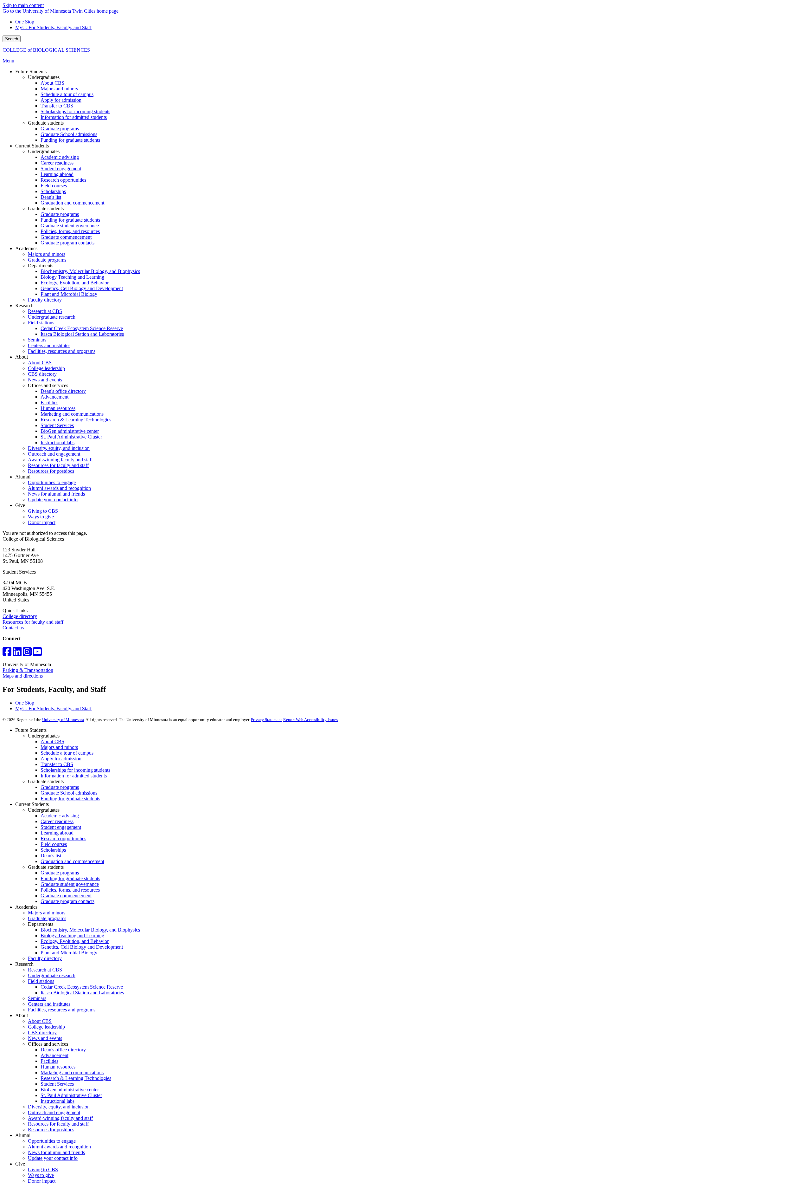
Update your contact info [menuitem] (53, 499)
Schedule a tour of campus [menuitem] (67, 94)
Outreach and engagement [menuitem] (54, 454)
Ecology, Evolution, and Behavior (75, 941)
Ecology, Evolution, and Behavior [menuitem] (75, 282)
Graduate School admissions (69, 793)
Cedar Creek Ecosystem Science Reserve (82, 987)
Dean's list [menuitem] (51, 197)
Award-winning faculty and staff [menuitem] (60, 459)
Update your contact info (53, 1158)
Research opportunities (63, 838)
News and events (45, 1038)
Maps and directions (23, 676)
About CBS (52, 741)
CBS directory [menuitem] (42, 374)
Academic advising (60, 815)
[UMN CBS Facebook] (7, 653)
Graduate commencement (66, 895)
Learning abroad (57, 832)
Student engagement (61, 827)
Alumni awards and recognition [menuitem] (59, 488)
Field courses (54, 844)
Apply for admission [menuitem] (61, 100)
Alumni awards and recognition (59, 1146)
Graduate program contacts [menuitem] (67, 242)
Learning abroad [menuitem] (57, 174)
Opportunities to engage (52, 1141)
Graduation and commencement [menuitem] (72, 202)
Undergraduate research (51, 975)
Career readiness (57, 821)
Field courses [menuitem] (54, 185)
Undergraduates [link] (44, 77)
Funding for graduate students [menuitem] (70, 140)
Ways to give (41, 1175)
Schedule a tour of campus (67, 753)
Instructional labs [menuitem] (57, 442)
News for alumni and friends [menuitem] (56, 494)
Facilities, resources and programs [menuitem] (61, 351)
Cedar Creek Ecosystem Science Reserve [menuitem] (82, 328)
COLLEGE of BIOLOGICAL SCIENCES (46, 50)
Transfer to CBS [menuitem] (57, 105)
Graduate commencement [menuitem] (66, 237)
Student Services (57, 1084)
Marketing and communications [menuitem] (72, 414)
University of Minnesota (63, 719)
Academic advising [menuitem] (60, 157)
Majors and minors (59, 747)
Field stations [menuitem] (41, 322)
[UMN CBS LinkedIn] (17, 653)
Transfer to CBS (57, 764)
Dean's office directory (63, 1049)
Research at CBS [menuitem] (45, 311)
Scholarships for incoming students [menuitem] (75, 111)
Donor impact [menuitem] (41, 522)
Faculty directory (45, 958)
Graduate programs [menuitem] (60, 128)
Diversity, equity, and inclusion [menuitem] (59, 448)
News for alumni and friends (56, 1152)
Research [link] (24, 305)
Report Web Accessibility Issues (310, 719)
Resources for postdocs (51, 1129)
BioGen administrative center (70, 1089)
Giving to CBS (43, 1169)
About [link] (21, 357)
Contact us (13, 627)
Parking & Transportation (28, 670)
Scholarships (53, 850)
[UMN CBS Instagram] (27, 653)
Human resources (58, 1066)
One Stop (24, 21)
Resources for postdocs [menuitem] (51, 471)
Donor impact (41, 1181)
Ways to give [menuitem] (41, 516)
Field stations (41, 981)
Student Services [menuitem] (57, 425)
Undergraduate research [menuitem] (51, 317)
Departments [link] (40, 265)
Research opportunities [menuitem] (63, 180)
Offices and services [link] (48, 385)
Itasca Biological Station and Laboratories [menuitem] (82, 334)
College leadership (46, 1027)
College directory (20, 616)
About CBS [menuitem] (52, 83)
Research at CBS (45, 969)
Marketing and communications (72, 1072)
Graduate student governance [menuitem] (70, 225)
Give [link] (20, 505)
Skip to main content (23, 5)
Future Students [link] (31, 71)
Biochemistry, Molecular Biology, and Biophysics (90, 929)
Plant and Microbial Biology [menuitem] (69, 294)
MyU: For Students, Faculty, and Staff (53, 27)
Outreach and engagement (54, 1112)
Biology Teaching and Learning (72, 935)
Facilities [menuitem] (49, 402)
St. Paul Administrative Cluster (71, 1095)
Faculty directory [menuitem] (45, 299)
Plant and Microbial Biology (69, 952)
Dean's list (51, 855)
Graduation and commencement (72, 861)
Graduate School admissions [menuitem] (69, 134)
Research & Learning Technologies (76, 1078)
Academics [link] (26, 248)
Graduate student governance (70, 884)
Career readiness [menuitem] (57, 163)
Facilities (49, 1061)
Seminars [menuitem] (37, 339)
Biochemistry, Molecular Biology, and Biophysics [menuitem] (90, 271)
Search (11, 38)
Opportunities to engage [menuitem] (52, 482)
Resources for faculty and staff (33, 622)
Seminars (37, 998)
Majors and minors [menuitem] (59, 88)
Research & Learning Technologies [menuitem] (76, 419)
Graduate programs (60, 787)
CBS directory (42, 1032)
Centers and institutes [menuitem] (49, 345)
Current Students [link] (32, 145)
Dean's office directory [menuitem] (63, 391)
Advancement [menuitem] (54, 397)
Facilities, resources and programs (61, 1009)
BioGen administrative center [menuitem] (70, 431)
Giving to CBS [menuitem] (43, 511)
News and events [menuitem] (45, 379)
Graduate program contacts (67, 901)
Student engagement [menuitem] (61, 168)
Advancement (54, 1055)
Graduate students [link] (46, 123)
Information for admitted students (74, 775)
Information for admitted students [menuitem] (74, 117)
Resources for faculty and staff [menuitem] (58, 465)
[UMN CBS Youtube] (37, 653)
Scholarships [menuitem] (53, 191)
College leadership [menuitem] (46, 368)
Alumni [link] (22, 476)
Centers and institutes (49, 1004)
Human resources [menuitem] (58, 408)
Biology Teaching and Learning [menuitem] (72, 277)
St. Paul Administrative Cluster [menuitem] (71, 436)
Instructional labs (57, 1101)
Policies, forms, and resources (70, 890)
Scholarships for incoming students (75, 770)
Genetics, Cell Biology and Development (82, 947)
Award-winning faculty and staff (60, 1118)
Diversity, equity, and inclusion (59, 1106)
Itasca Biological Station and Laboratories (82, 992)
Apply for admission (61, 758)
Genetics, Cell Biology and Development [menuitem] (82, 288)
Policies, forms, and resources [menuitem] (70, 231)
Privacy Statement (266, 719)
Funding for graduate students (70, 798)
